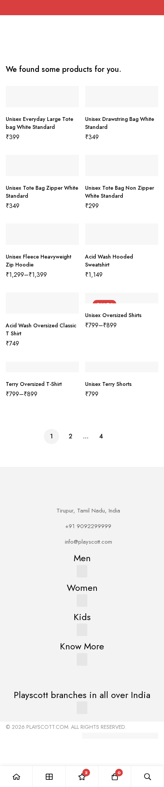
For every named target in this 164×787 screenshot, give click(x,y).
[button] (82, 571)
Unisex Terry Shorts (108, 384)
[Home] (16, 776)
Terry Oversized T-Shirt (34, 384)
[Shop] (49, 776)
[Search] (147, 776)
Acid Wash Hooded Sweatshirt (109, 260)
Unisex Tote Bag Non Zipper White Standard (119, 192)
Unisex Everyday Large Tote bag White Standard (39, 123)
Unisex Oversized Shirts (113, 315)
